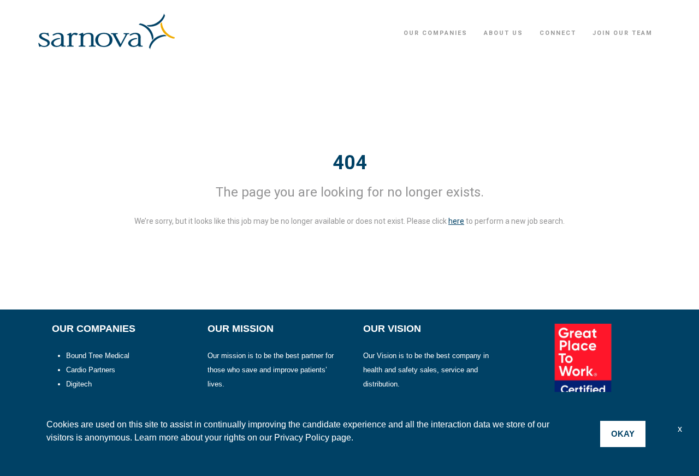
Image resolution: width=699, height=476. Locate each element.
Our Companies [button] (435, 33)
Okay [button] (623, 433)
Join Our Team (623, 33)
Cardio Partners (90, 370)
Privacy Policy (301, 437)
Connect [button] (558, 33)
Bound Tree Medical (97, 356)
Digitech (79, 384)
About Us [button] (503, 33)
